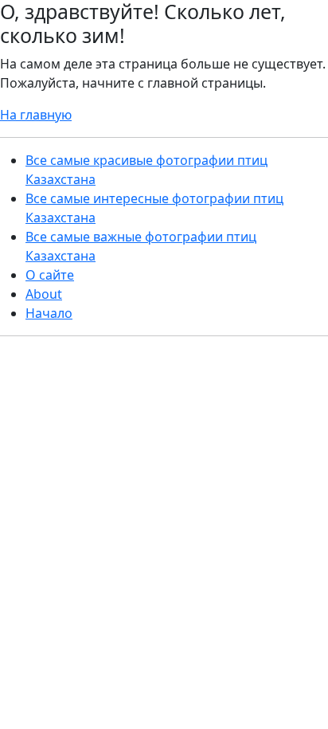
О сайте (49, 275)
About (43, 294)
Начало (48, 313)
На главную (36, 114)
